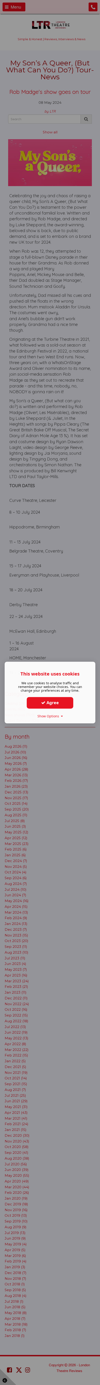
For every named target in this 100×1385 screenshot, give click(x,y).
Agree (52, 702)
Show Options (49, 716)
